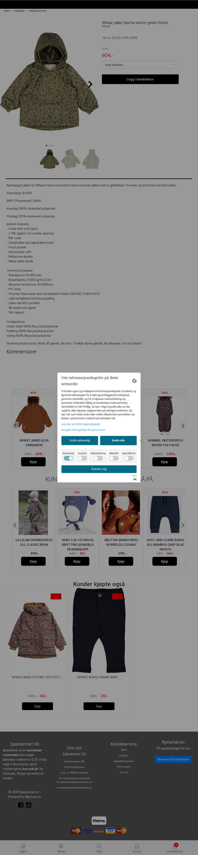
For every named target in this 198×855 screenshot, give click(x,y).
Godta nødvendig (79, 440)
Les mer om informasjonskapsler (80, 424)
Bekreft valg (99, 469)
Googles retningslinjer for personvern (83, 429)
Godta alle (118, 440)
